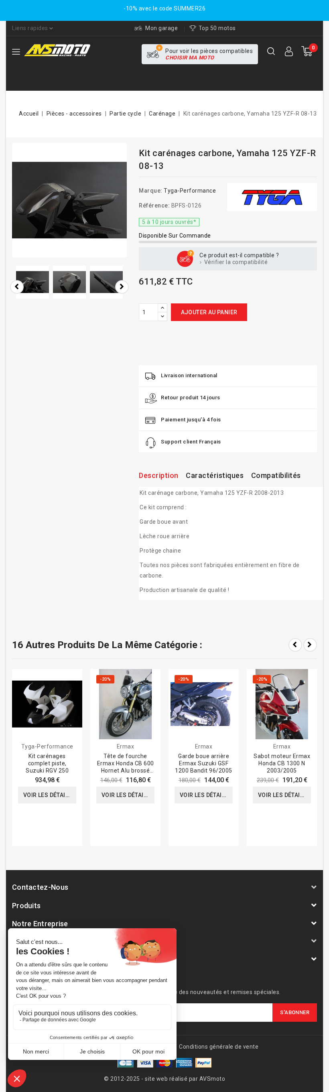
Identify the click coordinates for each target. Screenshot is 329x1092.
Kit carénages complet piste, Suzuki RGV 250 (47, 763)
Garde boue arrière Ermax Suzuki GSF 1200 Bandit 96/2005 (203, 763)
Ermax (125, 746)
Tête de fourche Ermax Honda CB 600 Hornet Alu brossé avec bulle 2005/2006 (125, 770)
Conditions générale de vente (218, 1046)
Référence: (154, 205)
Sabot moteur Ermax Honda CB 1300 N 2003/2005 (282, 763)
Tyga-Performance (190, 190)
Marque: (150, 190)
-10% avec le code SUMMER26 (164, 8)
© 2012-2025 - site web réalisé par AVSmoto (164, 1079)
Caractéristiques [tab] (215, 475)
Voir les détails (47, 795)
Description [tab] (159, 475)
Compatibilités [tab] (276, 475)
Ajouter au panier (209, 312)
